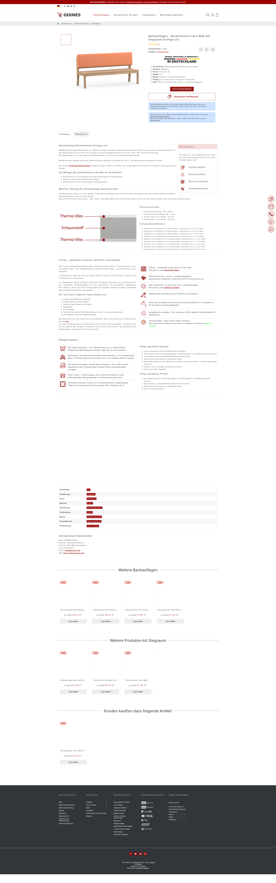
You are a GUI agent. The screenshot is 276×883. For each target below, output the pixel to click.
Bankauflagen (163, 52)
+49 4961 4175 (180, 814)
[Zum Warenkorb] (217, 15)
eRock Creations (143, 868)
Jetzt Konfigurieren (181, 89)
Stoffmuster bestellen (197, 167)
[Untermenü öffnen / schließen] (106, 802)
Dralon (89, 503)
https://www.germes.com (73, 553)
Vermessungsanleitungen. (160, 116)
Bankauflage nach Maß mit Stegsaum (73, 680)
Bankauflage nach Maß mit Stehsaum (105, 610)
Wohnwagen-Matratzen (171, 14)
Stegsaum (91, 494)
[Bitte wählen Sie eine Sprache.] (59, 6)
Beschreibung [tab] (64, 134)
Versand (152, 862)
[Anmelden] (212, 15)
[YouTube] (68, 6)
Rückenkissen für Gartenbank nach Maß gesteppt (138, 610)
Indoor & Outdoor (94, 521)
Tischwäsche (148, 14)
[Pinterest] (71, 6)
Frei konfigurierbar (94, 508)
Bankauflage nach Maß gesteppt (73, 610)
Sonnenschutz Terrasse (125, 14)
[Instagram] (74, 6)
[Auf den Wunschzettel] (200, 49)
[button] (66, 39)
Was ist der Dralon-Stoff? (199, 181)
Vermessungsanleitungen (198, 188)
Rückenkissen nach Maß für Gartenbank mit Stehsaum (170, 610)
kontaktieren (155, 120)
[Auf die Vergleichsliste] (206, 49)
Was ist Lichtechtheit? (197, 174)
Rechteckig (91, 499)
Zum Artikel (73, 621)
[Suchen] (207, 15)
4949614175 (181, 819)
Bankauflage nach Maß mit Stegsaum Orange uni (73, 751)
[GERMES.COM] (69, 15)
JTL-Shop (142, 866)
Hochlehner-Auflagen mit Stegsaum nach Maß (105, 680)
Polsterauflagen (101, 14)
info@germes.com (72, 550)
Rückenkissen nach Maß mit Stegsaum (138, 680)
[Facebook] (65, 6)
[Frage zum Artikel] (212, 49)
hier (67, 321)
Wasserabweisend (94, 517)
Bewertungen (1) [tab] (81, 134)
